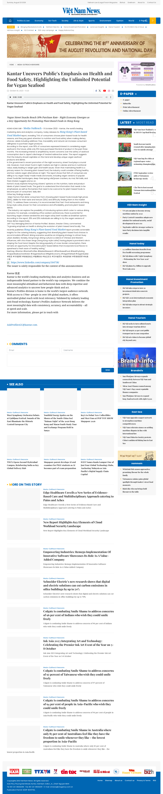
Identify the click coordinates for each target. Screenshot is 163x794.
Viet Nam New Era (52, 27)
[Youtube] (104, 91)
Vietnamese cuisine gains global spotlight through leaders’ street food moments (138, 482)
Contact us (129, 780)
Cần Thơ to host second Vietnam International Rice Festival (145, 190)
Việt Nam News (81, 11)
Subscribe (127, 103)
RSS (154, 780)
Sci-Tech (52, 20)
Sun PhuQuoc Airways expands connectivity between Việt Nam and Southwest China (137, 379)
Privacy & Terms (143, 780)
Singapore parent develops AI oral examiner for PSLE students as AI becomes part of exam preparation (60, 465)
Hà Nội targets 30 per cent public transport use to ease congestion (136, 332)
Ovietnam (131, 2)
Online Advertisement (132, 111)
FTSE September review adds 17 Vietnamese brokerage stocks (143, 176)
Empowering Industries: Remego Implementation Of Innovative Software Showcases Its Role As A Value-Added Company (77, 555)
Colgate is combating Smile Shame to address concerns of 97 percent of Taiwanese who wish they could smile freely (78, 674)
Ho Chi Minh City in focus (134, 27)
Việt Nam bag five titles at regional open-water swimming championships (144, 161)
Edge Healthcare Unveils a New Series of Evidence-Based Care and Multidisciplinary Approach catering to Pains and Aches (78, 496)
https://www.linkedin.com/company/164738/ (35, 262)
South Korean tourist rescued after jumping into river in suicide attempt (144, 147)
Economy (39, 20)
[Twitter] (100, 91)
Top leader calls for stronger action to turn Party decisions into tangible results (138, 230)
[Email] (113, 91)
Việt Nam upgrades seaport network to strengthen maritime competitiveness (137, 420)
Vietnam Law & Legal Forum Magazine (102, 2)
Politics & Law (23, 20)
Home (12, 65)
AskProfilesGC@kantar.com (22, 324)
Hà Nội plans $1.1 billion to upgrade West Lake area (137, 267)
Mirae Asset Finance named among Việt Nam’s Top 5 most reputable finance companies (137, 389)
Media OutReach (33, 128)
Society (65, 20)
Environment (105, 20)
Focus (10, 27)
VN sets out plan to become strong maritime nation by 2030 (136, 212)
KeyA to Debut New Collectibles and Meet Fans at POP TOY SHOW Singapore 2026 (97, 418)
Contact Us (151, 2)
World (131, 20)
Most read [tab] (145, 122)
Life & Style (78, 20)
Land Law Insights (97, 27)
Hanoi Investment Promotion (75, 27)
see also (16, 384)
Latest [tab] (125, 122)
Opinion (119, 20)
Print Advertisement (131, 107)
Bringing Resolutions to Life (31, 27)
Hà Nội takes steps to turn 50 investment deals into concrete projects (135, 291)
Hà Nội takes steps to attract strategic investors (138, 306)
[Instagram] (109, 91)
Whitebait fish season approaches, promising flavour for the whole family (136, 472)
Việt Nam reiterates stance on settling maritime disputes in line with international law (138, 430)
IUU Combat (29, 30)
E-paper (126, 94)
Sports (92, 20)
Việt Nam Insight (13, 30)
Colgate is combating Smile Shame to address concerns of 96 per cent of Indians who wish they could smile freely (78, 615)
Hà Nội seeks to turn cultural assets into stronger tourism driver (137, 325)
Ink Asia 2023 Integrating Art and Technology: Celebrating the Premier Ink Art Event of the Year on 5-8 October (78, 644)
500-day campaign (46, 30)
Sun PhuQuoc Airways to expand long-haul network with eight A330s (137, 397)
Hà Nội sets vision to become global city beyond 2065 (137, 338)
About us (118, 780)
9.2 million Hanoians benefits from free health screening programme (137, 251)
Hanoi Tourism (114, 27)
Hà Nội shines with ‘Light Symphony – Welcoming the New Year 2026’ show (137, 259)
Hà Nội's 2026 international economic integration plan (138, 299)
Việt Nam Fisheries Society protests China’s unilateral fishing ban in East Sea (138, 440)
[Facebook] (96, 91)
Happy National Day (66, 30)
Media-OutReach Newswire (28, 65)
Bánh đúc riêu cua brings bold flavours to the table (135, 490)
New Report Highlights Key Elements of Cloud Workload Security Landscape (72, 524)
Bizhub (122, 2)
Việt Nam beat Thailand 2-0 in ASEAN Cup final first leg (145, 131)
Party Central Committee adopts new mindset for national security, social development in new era (138, 220)
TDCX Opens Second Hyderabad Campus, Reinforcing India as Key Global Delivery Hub (23, 465)
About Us (141, 2)
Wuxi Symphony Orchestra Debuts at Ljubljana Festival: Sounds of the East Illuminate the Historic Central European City (23, 420)
